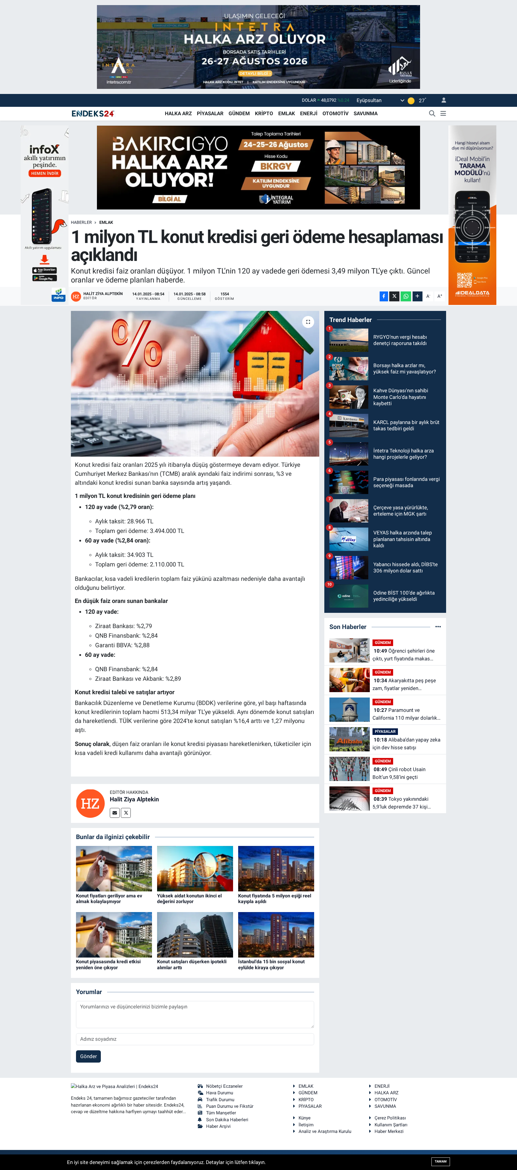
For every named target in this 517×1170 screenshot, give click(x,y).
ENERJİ (308, 113)
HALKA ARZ (178, 113)
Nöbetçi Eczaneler (224, 1086)
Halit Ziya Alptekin (134, 799)
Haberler (81, 222)
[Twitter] (126, 813)
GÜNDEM (239, 113)
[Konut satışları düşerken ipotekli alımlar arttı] (195, 934)
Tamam (441, 1161)
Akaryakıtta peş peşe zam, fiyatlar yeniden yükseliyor (404, 684)
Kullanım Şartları (391, 1125)
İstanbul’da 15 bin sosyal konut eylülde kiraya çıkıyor (271, 964)
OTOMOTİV (336, 113)
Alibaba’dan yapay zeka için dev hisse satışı (406, 743)
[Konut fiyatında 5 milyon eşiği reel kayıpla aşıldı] (276, 868)
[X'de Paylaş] (394, 296)
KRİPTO (264, 113)
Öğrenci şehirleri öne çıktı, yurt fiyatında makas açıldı (403, 655)
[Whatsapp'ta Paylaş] (406, 296)
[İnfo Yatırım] (45, 215)
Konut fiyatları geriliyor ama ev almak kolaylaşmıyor (109, 898)
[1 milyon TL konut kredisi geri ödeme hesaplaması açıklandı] (195, 384)
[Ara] (432, 114)
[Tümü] (438, 627)
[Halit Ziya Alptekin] (90, 803)
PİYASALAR (210, 113)
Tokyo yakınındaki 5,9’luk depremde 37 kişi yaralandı (400, 803)
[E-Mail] (115, 813)
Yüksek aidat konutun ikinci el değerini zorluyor (189, 898)
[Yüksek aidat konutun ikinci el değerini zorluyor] (195, 868)
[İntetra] (258, 46)
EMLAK (286, 113)
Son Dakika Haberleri (227, 1119)
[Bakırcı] (258, 167)
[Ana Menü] (443, 114)
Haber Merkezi (389, 1131)
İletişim (306, 1125)
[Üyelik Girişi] (441, 100)
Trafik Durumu (220, 1099)
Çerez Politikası (390, 1118)
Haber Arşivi (218, 1126)
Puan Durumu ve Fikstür (229, 1106)
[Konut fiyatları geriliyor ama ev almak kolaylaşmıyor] (114, 868)
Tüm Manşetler (221, 1113)
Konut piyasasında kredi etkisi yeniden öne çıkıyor (108, 964)
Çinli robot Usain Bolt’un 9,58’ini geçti (398, 773)
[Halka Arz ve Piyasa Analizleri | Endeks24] (93, 113)
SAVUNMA (366, 113)
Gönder (88, 1056)
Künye (305, 1118)
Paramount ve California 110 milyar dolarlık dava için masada (404, 714)
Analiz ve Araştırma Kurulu (325, 1131)
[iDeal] (472, 215)
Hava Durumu (219, 1092)
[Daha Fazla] (417, 296)
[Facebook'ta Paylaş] (384, 296)
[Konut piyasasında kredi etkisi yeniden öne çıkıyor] (114, 934)
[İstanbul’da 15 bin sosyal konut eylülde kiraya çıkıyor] (276, 934)
